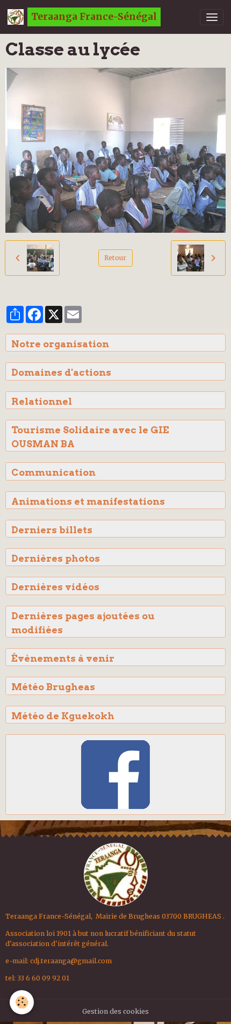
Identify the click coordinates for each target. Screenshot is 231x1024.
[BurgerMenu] (211, 17)
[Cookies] (22, 1002)
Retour (115, 258)
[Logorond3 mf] (116, 874)
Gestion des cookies (115, 1011)
